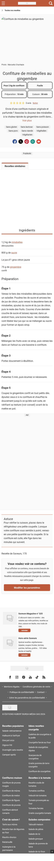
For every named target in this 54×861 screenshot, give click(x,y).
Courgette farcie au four (39, 742)
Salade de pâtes (35, 829)
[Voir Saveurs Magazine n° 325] (10, 618)
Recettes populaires (13, 725)
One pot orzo (8, 740)
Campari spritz (9, 754)
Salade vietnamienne (11, 730)
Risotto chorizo (9, 837)
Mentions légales (12, 686)
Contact (41, 692)
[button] (34, 630)
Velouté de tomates (37, 795)
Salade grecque (35, 838)
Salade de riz (34, 834)
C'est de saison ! (11, 819)
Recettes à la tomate (39, 777)
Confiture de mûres (11, 790)
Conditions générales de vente (36, 686)
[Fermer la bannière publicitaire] (52, 851)
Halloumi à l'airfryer (11, 735)
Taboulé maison (35, 824)
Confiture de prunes (11, 805)
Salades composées (39, 819)
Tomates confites (36, 790)
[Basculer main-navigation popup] (3, 3)
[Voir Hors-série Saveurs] (10, 643)
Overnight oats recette (12, 749)
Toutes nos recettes (12, 10)
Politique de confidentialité (22, 692)
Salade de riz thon (36, 851)
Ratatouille (7, 842)
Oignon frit (7, 745)
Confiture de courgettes (39, 771)
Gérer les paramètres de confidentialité (27, 697)
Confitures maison (12, 777)
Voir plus (27, 120)
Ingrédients (27, 230)
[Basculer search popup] (50, 3)
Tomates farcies (35, 808)
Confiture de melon (11, 795)
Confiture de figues (11, 800)
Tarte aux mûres (9, 824)
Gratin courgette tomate (39, 813)
